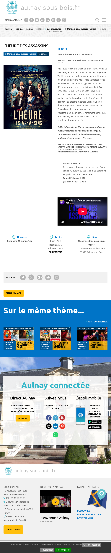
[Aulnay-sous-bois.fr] (11, 7)
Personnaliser (62, 550)
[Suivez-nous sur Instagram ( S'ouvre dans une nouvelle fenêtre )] (49, 426)
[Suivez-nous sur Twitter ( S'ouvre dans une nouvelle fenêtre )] (55, 418)
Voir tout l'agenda (97, 322)
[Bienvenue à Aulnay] (55, 501)
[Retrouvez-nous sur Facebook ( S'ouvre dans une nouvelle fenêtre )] (49, 418)
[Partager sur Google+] (40, 277)
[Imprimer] (48, 277)
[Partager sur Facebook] (23, 277)
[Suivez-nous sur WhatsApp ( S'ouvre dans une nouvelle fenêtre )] (55, 434)
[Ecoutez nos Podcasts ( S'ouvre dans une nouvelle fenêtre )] (62, 426)
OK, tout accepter (91, 545)
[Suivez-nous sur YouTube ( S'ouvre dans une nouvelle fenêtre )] (62, 418)
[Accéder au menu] (104, 20)
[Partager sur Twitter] (31, 277)
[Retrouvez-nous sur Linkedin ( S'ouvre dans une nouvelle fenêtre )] (55, 426)
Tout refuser (47, 550)
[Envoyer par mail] (56, 277)
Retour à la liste (13, 293)
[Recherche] (97, 20)
